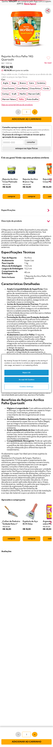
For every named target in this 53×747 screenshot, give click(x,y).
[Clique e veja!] (48, 63)
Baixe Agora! (30, 4)
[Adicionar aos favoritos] (48, 58)
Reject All (26, 373)
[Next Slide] (50, 180)
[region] (26, 373)
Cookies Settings (26, 387)
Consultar (31, 142)
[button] (26, 210)
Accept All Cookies (26, 380)
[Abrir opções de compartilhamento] (48, 10)
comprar (11, 196)
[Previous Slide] (2, 180)
